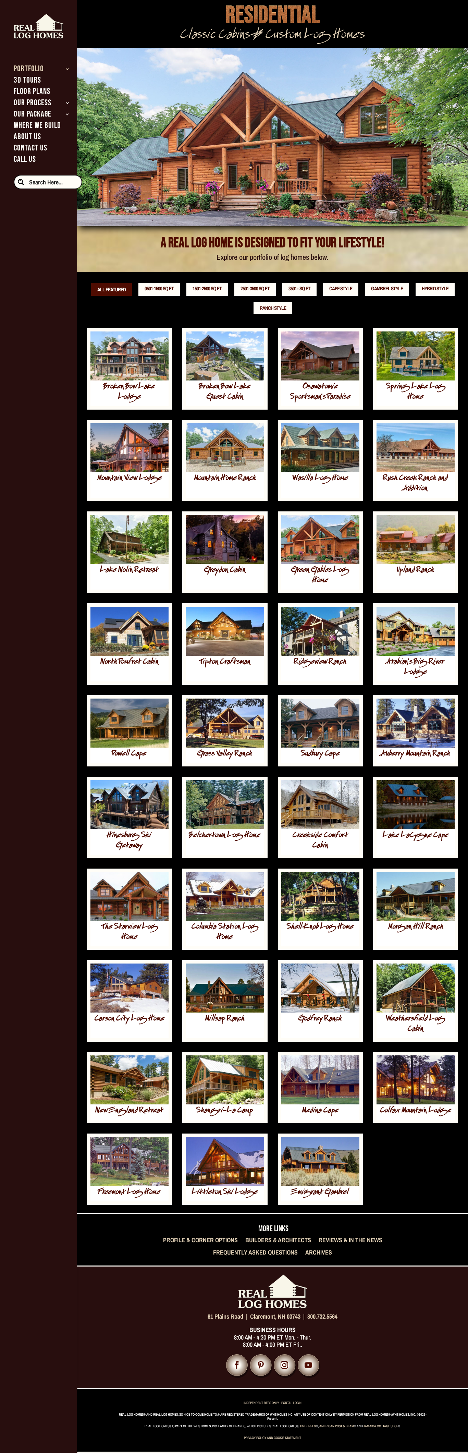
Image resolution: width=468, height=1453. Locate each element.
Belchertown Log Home (224, 835)
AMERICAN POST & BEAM (336, 1426)
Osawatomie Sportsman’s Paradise (320, 392)
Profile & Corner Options (200, 1240)
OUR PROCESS (32, 104)
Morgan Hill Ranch (415, 927)
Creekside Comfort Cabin (320, 841)
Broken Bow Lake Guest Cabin (224, 392)
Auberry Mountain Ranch (415, 754)
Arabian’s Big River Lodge (415, 667)
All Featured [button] (111, 289)
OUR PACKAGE (32, 115)
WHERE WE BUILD (37, 126)
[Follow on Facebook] (237, 1365)
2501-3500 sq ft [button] (255, 288)
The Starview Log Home (129, 932)
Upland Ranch (415, 570)
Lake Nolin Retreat (129, 570)
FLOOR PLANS (32, 92)
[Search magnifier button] (20, 182)
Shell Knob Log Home (320, 927)
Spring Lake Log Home (415, 392)
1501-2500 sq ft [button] (207, 288)
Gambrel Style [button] (387, 288)
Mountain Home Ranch (225, 478)
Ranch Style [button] (273, 308)
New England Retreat (129, 1111)
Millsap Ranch (225, 1019)
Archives (318, 1253)
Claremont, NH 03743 (275, 1316)
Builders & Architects (278, 1240)
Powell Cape (129, 754)
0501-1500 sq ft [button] (159, 288)
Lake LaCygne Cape (415, 835)
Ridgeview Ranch (320, 662)
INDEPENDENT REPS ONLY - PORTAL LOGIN (272, 1403)
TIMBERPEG (308, 1426)
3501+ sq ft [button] (299, 288)
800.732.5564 (322, 1316)
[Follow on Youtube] (308, 1365)
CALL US (25, 160)
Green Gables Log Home (320, 575)
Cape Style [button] (340, 288)
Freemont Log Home (129, 1192)
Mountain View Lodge (129, 478)
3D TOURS (27, 81)
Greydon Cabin (225, 570)
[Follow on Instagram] (284, 1365)
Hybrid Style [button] (435, 288)
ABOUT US (27, 138)
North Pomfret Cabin (129, 662)
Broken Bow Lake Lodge (129, 392)
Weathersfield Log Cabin (415, 1024)
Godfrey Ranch (320, 1019)
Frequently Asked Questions (255, 1253)
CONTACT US (30, 149)
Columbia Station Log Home (225, 932)
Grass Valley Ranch (224, 754)
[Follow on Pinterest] (260, 1365)
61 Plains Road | (229, 1316)
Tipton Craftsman (224, 662)
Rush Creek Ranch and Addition (415, 484)
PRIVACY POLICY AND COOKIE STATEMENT (272, 1438)
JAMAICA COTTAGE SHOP (381, 1426)
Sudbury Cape (320, 754)
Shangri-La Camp (224, 1111)
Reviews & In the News (350, 1240)
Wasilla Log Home (320, 478)
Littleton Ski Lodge (225, 1192)
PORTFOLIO (29, 70)
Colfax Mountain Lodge (415, 1111)
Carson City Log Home (129, 1019)
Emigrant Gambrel (320, 1192)
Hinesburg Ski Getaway (129, 841)
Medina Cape (320, 1111)
